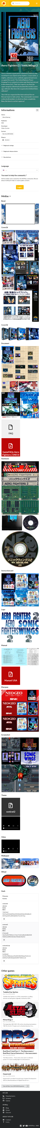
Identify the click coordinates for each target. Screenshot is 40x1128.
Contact (8, 1120)
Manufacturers (10, 1096)
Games (8, 1100)
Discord (8, 1112)
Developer (4, 126)
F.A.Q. (7, 1122)
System (3, 131)
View (10, 431)
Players (3, 137)
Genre (3, 114)
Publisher (4, 120)
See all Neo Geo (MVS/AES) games (13, 1086)
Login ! (19, 187)
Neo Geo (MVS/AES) (8, 134)
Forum (8, 1110)
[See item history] (37, 110)
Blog (7, 1108)
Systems (8, 1098)
